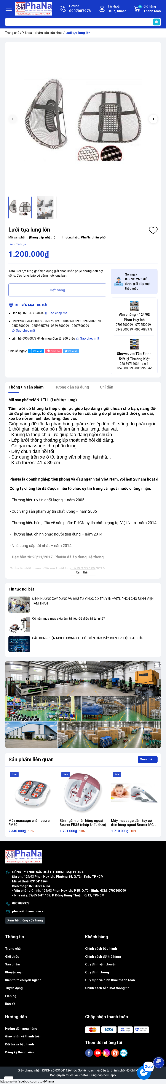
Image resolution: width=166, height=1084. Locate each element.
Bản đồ (10, 1004)
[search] (156, 22)
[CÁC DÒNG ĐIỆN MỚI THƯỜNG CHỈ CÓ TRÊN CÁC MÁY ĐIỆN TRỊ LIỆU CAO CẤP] (19, 644)
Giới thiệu (12, 957)
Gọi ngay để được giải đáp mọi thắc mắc (137, 281)
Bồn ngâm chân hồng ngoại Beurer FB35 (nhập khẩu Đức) (83, 823)
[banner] (83, 705)
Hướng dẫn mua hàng (21, 1029)
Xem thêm (147, 759)
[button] (153, 119)
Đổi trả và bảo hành (19, 1044)
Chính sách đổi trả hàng (103, 957)
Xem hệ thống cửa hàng (25, 920)
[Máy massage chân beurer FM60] (31, 793)
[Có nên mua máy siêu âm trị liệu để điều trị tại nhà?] (19, 624)
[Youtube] (98, 1053)
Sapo (112, 1075)
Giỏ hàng (150, 9)
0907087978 (20, 903)
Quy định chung (97, 972)
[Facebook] (89, 1053)
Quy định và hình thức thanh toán (110, 980)
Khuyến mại (13, 972)
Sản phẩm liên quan (31, 760)
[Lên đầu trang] (159, 1050)
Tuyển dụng (14, 988)
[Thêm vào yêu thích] (153, 230)
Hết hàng (57, 290)
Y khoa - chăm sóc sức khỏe (42, 33)
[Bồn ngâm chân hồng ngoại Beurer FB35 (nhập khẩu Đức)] (83, 793)
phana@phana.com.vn (28, 911)
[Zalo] (124, 1053)
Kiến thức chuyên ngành (23, 980)
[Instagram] (106, 1053)
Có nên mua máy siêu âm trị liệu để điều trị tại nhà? (68, 618)
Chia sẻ (37, 351)
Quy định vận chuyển (100, 964)
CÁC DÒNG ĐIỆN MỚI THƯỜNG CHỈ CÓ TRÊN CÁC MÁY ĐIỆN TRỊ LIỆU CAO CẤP (87, 638)
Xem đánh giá (18, 244)
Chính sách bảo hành (101, 949)
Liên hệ (10, 996)
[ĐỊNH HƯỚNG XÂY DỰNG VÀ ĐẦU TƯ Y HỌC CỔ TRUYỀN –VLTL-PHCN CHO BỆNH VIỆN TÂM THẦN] (19, 605)
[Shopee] (115, 1053)
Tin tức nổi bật (21, 589)
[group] (83, 119)
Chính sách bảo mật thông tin (107, 988)
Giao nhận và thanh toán (23, 1036)
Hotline (80, 8)
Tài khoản (117, 9)
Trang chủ (12, 33)
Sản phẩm (12, 964)
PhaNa (83, 1075)
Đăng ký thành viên (19, 1052)
